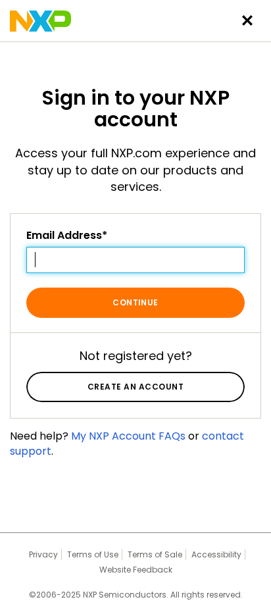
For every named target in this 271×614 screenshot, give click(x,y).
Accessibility (216, 554)
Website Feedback (135, 569)
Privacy (43, 554)
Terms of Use (92, 554)
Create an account (135, 386)
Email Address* (66, 235)
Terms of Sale (155, 554)
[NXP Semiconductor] (40, 21)
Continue (135, 302)
